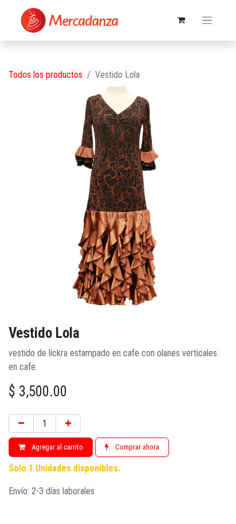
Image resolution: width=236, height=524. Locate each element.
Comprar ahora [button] (136, 447)
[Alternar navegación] (207, 20)
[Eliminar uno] (21, 424)
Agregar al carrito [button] (56, 447)
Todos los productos (45, 74)
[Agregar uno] (68, 424)
